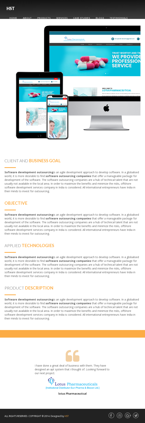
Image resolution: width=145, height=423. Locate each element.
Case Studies (81, 17)
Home (13, 17)
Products (44, 17)
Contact (15, 27)
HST (11, 8)
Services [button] (62, 17)
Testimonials (119, 17)
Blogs (100, 17)
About (27, 17)
